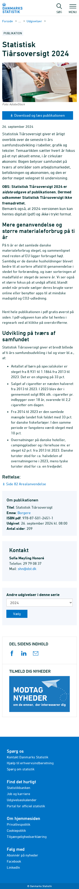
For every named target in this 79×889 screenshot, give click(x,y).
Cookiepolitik (16, 830)
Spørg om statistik (20, 769)
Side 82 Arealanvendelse (26, 484)
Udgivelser (34, 21)
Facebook (14, 861)
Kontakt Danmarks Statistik (27, 757)
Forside (7, 21)
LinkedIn (13, 867)
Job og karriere (18, 794)
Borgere (24, 513)
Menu (73, 12)
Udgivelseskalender (22, 800)
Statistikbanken (18, 788)
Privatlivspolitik (18, 824)
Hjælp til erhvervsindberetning (30, 763)
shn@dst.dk (27, 569)
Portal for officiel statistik (26, 806)
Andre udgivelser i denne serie (32, 594)
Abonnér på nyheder (22, 855)
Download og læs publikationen (39, 115)
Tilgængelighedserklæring (27, 837)
